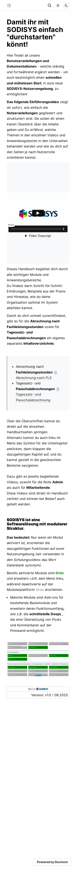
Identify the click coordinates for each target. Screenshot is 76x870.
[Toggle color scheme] (66, 5)
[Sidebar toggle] (9, 5)
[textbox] (38, 33)
